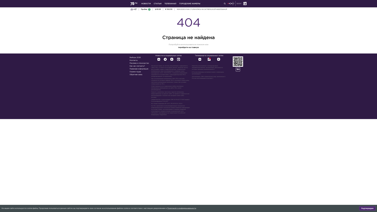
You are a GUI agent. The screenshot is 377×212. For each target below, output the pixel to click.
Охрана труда (135, 72)
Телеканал (170, 4)
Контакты (134, 60)
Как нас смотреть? (137, 66)
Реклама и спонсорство (139, 63)
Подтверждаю (367, 208)
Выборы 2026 (135, 57)
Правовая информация (139, 69)
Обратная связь (136, 74)
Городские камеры (189, 4)
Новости (146, 4)
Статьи (158, 4)
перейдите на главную (188, 47)
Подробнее (163, 114)
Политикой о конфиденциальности (181, 208)
